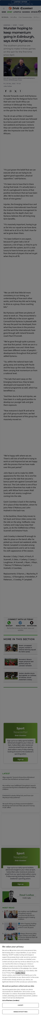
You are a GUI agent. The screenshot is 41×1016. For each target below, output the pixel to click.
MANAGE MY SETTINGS (20, 1012)
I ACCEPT (20, 1005)
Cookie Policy (20, 973)
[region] (20, 979)
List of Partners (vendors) (10, 1000)
